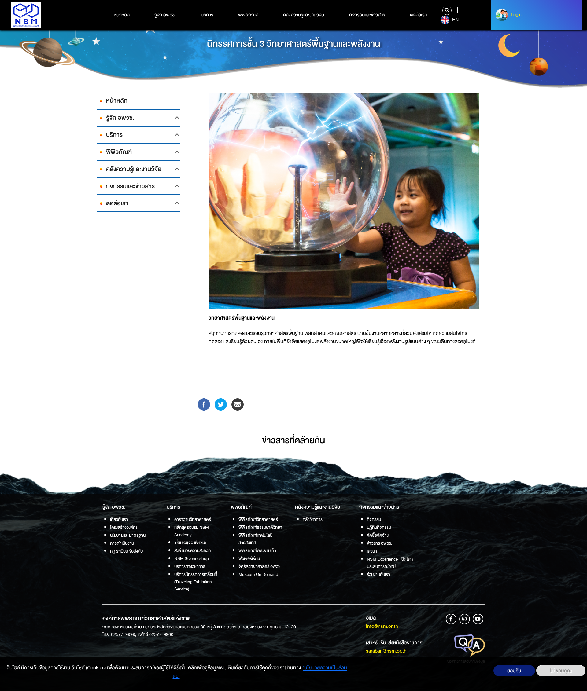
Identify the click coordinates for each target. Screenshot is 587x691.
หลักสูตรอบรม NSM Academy (191, 531)
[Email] (237, 404)
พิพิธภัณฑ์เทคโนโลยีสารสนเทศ (255, 539)
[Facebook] (204, 404)
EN (455, 20)
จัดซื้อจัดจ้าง (378, 535)
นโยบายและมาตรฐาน (128, 535)
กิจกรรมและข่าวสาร (367, 15)
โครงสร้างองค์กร (124, 527)
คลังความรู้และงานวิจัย (303, 15)
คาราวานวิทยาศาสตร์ (192, 519)
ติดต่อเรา (418, 15)
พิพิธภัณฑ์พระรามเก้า (257, 550)
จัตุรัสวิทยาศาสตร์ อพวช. (260, 566)
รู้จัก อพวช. (165, 15)
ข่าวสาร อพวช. (379, 543)
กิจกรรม (374, 519)
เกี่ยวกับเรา (119, 519)
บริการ (207, 15)
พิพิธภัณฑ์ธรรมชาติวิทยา (260, 527)
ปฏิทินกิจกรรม (379, 527)
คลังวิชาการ (313, 519)
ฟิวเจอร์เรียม (249, 558)
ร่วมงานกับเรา (378, 574)
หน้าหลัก (122, 15)
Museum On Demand (258, 574)
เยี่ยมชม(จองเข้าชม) (190, 542)
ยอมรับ (514, 671)
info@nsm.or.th (382, 626)
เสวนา (372, 551)
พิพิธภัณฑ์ (248, 15)
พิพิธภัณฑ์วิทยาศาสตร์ (258, 519)
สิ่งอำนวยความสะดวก (192, 550)
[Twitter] (221, 404)
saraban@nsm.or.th (386, 651)
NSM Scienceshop (191, 558)
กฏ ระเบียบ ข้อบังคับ (126, 551)
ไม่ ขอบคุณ (561, 671)
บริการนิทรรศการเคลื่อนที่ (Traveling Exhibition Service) (195, 582)
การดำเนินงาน (122, 543)
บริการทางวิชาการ (189, 566)
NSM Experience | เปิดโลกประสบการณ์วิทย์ (390, 562)
